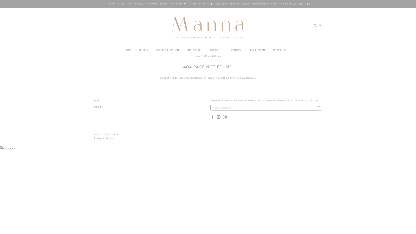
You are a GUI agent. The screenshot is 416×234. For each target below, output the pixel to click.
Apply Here (279, 50)
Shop (142, 50)
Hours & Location (167, 50)
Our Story (234, 50)
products (251, 77)
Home (128, 50)
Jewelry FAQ (257, 50)
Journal (214, 50)
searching (223, 77)
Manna (115, 134)
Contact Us (194, 50)
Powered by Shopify (103, 138)
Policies (98, 106)
